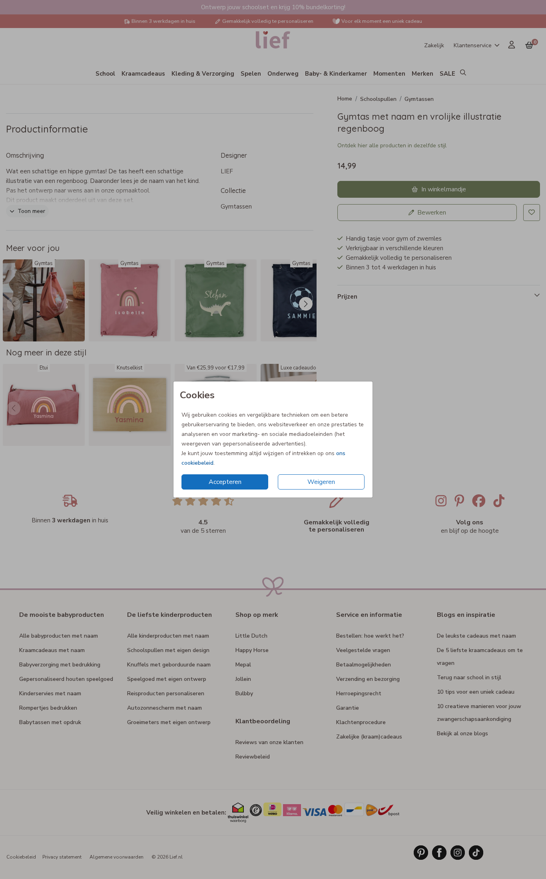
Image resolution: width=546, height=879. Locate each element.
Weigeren (321, 482)
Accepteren (225, 482)
